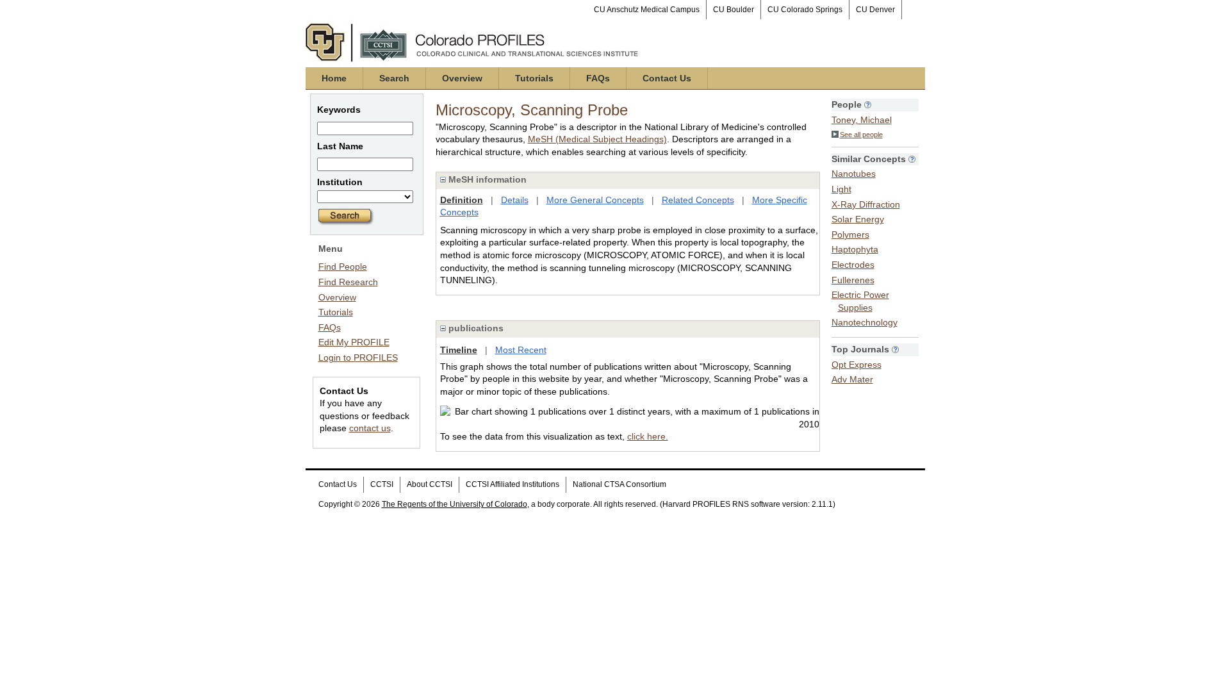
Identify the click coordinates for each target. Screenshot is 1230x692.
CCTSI (381, 484)
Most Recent (520, 350)
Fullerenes (853, 280)
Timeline (458, 350)
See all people (861, 134)
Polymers (850, 234)
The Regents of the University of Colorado (454, 504)
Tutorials (534, 78)
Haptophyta (855, 249)
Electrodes (853, 265)
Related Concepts (698, 200)
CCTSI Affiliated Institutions (512, 484)
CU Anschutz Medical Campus (647, 9)
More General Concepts (595, 200)
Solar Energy (858, 219)
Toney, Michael (862, 120)
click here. (647, 436)
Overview (462, 78)
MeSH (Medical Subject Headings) (597, 139)
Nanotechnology (865, 322)
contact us (370, 428)
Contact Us (667, 78)
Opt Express (857, 364)
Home (334, 78)
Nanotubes (854, 174)
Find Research (348, 282)
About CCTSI (429, 484)
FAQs (598, 78)
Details (515, 200)
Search (394, 78)
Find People (342, 266)
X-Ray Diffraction (866, 204)
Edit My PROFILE (354, 342)
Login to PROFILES (358, 357)
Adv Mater (852, 379)
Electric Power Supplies (860, 301)
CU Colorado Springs (804, 9)
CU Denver (875, 9)
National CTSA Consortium (619, 484)
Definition (461, 200)
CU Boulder (733, 9)
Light (841, 189)
